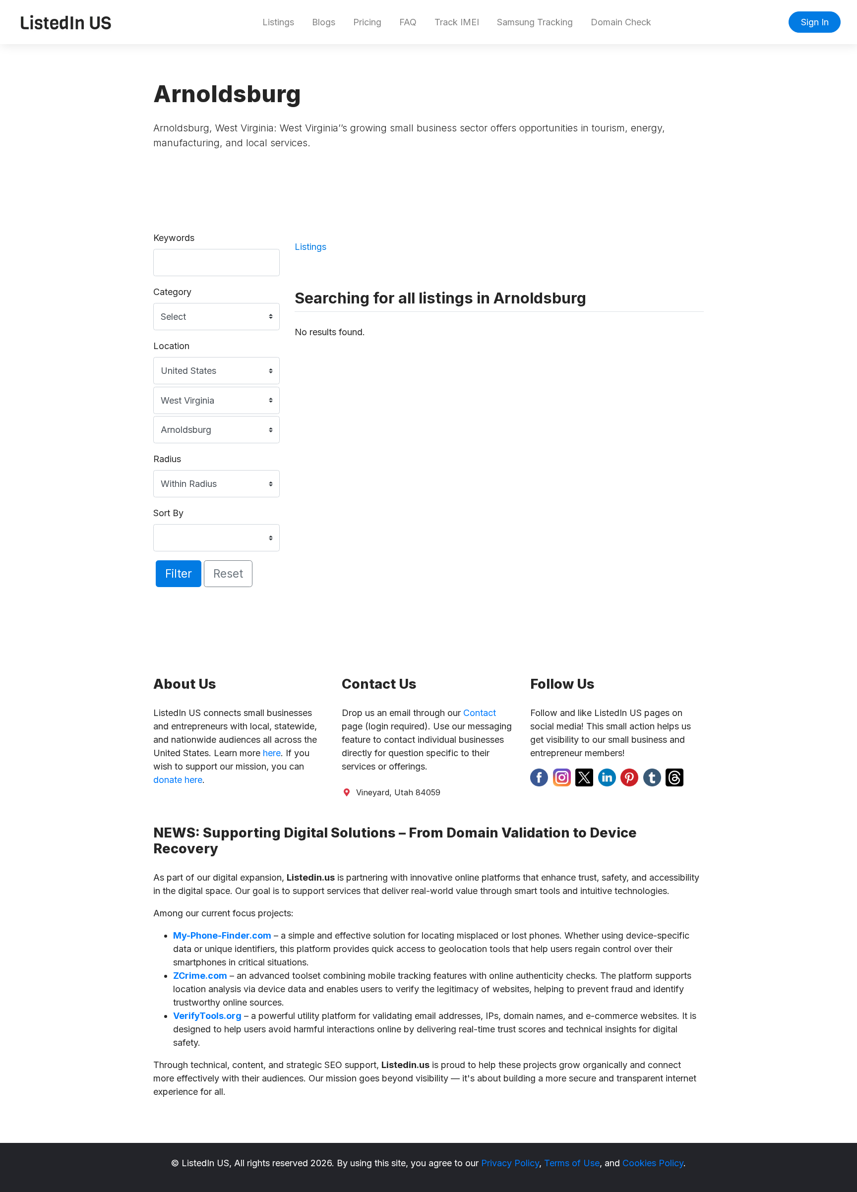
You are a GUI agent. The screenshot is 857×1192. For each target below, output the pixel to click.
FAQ (408, 22)
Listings (278, 22)
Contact (479, 713)
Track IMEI (456, 22)
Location (171, 346)
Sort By (168, 513)
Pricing (367, 22)
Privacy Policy (510, 1163)
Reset (228, 573)
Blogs (323, 22)
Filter (178, 573)
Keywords (173, 238)
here (272, 753)
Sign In (815, 22)
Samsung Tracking (535, 22)
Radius (167, 459)
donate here (177, 780)
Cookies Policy (652, 1163)
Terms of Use (572, 1163)
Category (172, 292)
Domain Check (621, 22)
